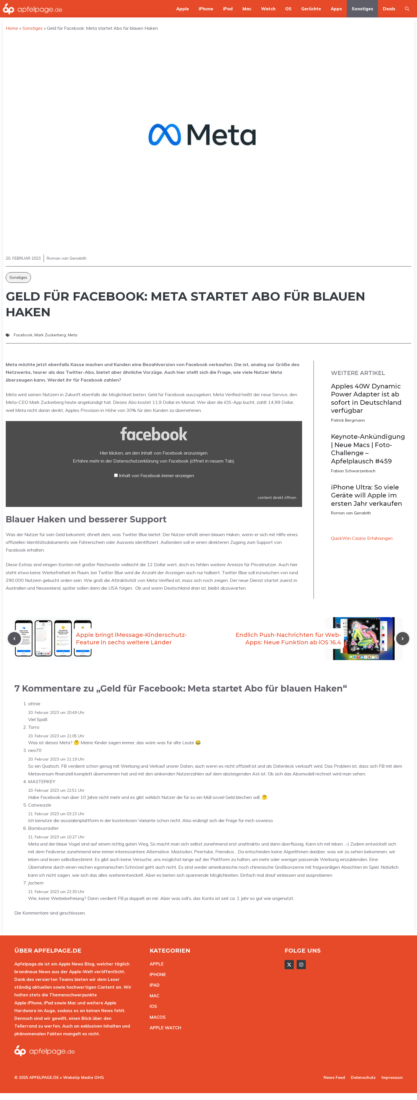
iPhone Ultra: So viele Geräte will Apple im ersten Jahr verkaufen (366, 495)
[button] (407, 8)
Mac (246, 8)
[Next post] (402, 638)
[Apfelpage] (32, 8)
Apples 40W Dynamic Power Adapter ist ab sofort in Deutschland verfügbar (366, 398)
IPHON (156, 974)
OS (288, 8)
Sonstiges (362, 8)
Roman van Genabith (351, 513)
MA (153, 995)
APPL (155, 964)
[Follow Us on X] (289, 964)
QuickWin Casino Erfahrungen (362, 538)
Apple (182, 8)
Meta (72, 334)
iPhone (206, 8)
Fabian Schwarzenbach (353, 470)
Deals (389, 8)
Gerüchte (311, 8)
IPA (153, 985)
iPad (228, 8)
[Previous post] (14, 638)
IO (152, 1006)
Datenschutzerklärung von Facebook (173, 461)
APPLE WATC (164, 1027)
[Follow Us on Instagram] (301, 964)
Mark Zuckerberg (50, 334)
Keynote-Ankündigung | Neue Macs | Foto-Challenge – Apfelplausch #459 (368, 449)
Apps (336, 8)
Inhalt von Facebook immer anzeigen (156, 475)
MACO (156, 1017)
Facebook (23, 334)
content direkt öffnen (277, 497)
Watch (268, 8)
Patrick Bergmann (348, 420)
